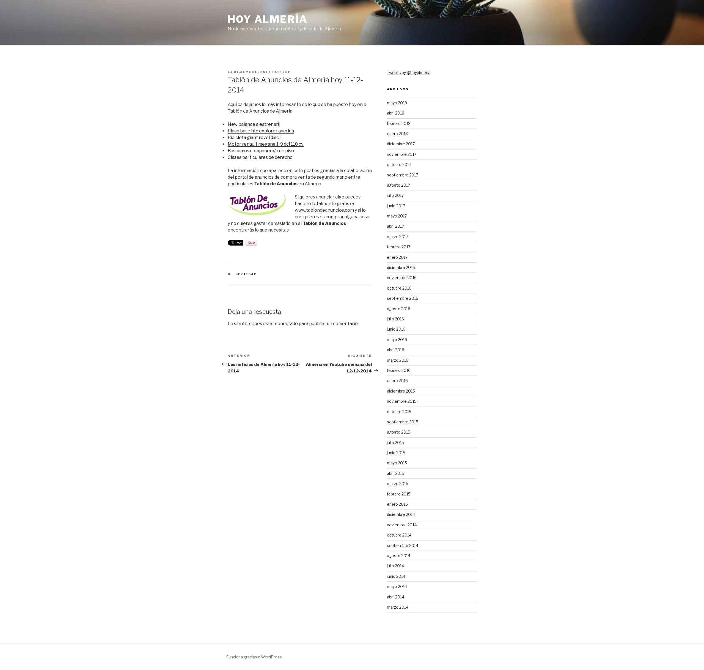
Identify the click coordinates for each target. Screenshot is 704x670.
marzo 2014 (397, 607)
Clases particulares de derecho (260, 157)
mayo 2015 (397, 463)
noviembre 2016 (402, 277)
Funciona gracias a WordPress (254, 657)
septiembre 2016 (402, 298)
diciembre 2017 (401, 143)
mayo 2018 (397, 102)
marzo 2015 (397, 483)
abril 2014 (395, 597)
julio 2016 (395, 319)
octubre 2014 (399, 535)
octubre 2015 (399, 411)
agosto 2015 (398, 432)
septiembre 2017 (402, 175)
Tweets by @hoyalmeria (408, 72)
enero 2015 (397, 504)
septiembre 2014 (402, 545)
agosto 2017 (398, 185)
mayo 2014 (397, 586)
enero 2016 (397, 380)
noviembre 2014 (402, 524)
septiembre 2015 (402, 422)
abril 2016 (395, 349)
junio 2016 (396, 329)
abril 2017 (395, 226)
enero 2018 (397, 133)
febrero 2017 (398, 246)
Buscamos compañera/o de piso (261, 150)
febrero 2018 (399, 123)
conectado (286, 323)
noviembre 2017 (401, 154)
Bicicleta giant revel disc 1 (255, 137)
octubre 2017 (399, 164)
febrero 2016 (399, 370)
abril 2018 (395, 113)
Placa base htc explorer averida (261, 131)
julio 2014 (395, 565)
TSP (286, 72)
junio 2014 (396, 576)
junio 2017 (396, 205)
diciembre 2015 (401, 391)
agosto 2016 (398, 308)
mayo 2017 (397, 216)
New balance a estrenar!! (254, 124)
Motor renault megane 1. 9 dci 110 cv (266, 144)
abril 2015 (395, 473)
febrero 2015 (399, 494)
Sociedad (246, 274)
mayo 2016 (397, 339)
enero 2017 (397, 257)
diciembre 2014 (401, 514)
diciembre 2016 (401, 267)
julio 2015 (395, 442)
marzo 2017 (397, 236)
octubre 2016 (399, 288)
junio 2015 (396, 452)
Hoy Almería (268, 19)
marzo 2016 (397, 360)
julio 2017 (395, 195)
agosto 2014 (398, 555)
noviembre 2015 (402, 401)
